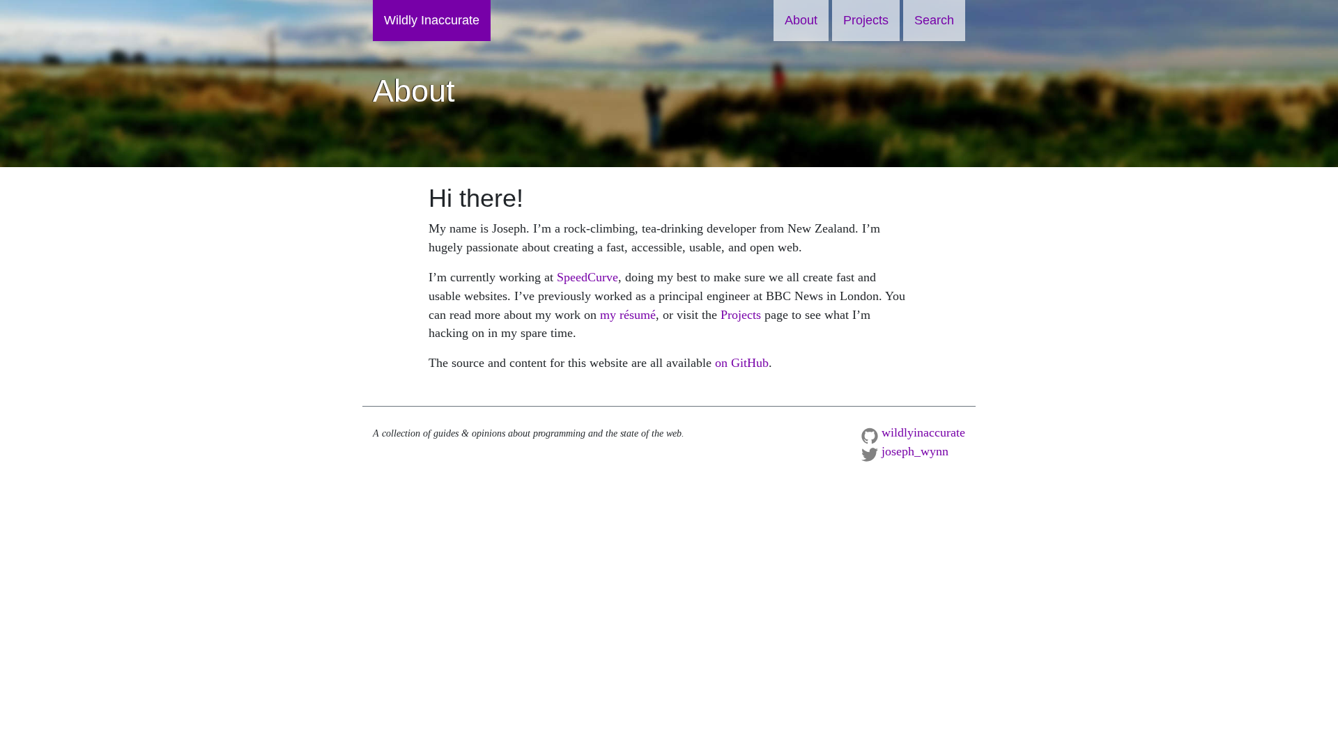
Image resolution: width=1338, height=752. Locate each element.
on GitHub (742, 363)
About (801, 20)
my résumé (628, 315)
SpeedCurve (587, 277)
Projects (866, 20)
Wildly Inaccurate (431, 20)
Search (934, 20)
